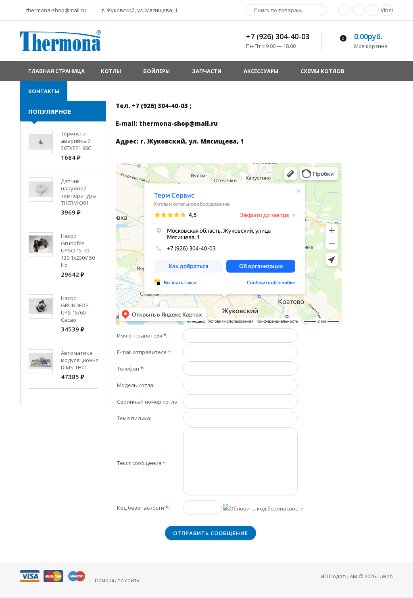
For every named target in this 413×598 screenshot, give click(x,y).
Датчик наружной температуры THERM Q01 (78, 191)
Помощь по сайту (117, 580)
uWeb (385, 576)
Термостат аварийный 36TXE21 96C (76, 141)
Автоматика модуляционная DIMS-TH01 (81, 360)
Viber (387, 10)
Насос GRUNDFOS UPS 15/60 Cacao (75, 308)
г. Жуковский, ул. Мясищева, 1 (139, 10)
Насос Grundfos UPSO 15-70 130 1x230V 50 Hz (78, 250)
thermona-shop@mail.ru (55, 10)
